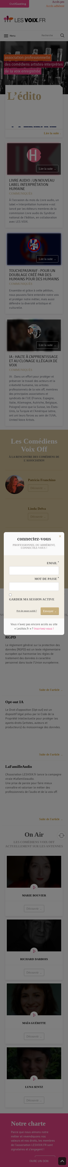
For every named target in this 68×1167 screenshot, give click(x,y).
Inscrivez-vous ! (44, 628)
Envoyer (48, 611)
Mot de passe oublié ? (26, 610)
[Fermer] (60, 536)
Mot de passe (47, 578)
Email (53, 563)
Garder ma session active (31, 599)
